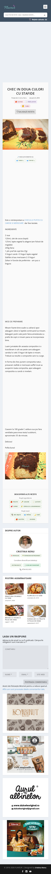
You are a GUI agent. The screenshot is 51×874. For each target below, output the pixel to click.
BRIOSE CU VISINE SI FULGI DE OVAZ (13, 619)
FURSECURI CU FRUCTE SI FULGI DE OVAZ (36, 620)
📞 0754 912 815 (25, 569)
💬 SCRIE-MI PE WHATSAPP (32, 565)
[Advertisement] (25, 52)
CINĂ (37, 515)
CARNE (14, 506)
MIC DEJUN (16, 515)
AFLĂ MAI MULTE (16, 565)
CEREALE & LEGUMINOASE (30, 506)
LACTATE (36, 502)
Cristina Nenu (22, 98)
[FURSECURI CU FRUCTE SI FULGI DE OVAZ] (36, 611)
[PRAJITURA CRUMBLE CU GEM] (14, 588)
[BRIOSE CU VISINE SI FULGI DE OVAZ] (14, 610)
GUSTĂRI (20, 519)
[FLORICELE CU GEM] (36, 588)
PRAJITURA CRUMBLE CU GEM (13, 597)
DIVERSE (31, 519)
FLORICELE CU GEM (34, 596)
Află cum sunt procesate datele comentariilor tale (23, 689)
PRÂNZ (27, 515)
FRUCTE (14, 502)
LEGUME (25, 502)
